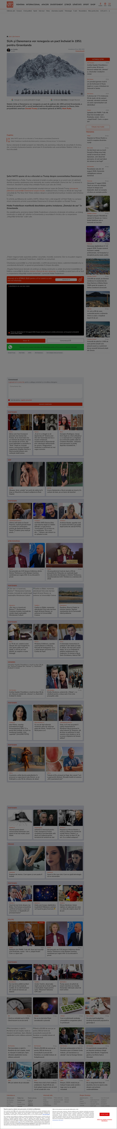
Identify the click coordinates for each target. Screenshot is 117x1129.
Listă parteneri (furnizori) (57, 1120)
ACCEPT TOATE (104, 1114)
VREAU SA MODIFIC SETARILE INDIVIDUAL (104, 1120)
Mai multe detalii (46, 1114)
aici (19, 1121)
